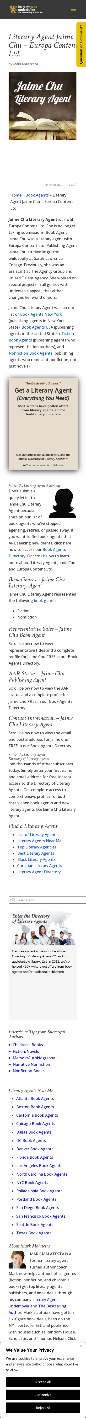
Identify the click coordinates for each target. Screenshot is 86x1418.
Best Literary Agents (35, 853)
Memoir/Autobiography (34, 1058)
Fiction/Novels (26, 1051)
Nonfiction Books (29, 1070)
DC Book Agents (31, 1140)
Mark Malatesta (25, 64)
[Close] (81, 1346)
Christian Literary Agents (39, 865)
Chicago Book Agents (35, 1123)
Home (16, 195)
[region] (43, 1380)
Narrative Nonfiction (31, 1064)
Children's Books (28, 1044)
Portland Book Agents (36, 1199)
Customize (43, 1394)
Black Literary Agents (36, 859)
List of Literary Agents (37, 834)
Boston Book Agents (35, 1106)
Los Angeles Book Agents (39, 1165)
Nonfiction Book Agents (31, 353)
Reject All (43, 1407)
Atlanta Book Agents (35, 1098)
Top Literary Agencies (36, 847)
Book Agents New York (41, 314)
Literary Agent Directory (39, 871)
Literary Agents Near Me (39, 840)
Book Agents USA (37, 327)
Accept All (43, 1382)
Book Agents (37, 195)
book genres (45, 600)
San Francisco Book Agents (40, 1216)
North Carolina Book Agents (41, 1174)
